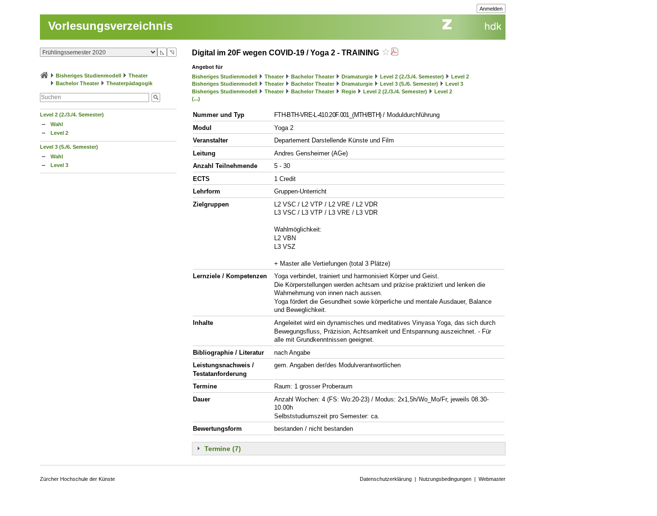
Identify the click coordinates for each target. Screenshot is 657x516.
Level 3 (59, 165)
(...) (196, 99)
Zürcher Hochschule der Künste (77, 479)
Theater (138, 75)
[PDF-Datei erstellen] (394, 53)
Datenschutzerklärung (386, 479)
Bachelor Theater (77, 83)
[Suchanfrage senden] (156, 97)
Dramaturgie (357, 76)
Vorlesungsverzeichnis (110, 25)
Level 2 (59, 133)
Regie (348, 91)
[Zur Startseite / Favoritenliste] (44, 75)
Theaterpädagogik (129, 83)
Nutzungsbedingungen (445, 479)
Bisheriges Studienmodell (88, 75)
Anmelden (491, 9)
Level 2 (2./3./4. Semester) (72, 114)
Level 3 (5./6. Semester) (69, 147)
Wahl (57, 124)
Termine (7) (222, 448)
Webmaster (492, 479)
